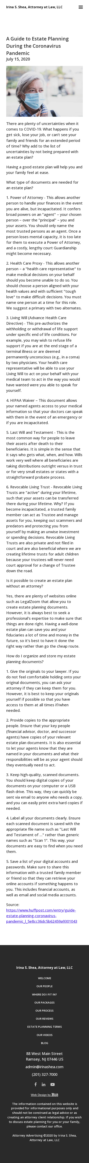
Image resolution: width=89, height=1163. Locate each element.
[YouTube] (53, 1084)
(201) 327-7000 (44, 1074)
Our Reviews (44, 1018)
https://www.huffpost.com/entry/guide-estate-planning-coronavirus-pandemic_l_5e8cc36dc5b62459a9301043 (41, 916)
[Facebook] (35, 1084)
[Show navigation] (80, 7)
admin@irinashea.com (44, 1066)
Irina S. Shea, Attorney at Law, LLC (34, 7)
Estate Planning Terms (44, 1026)
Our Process (44, 1010)
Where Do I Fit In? (44, 994)
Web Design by (41, 1094)
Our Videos (45, 1035)
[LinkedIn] (43, 1084)
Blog (44, 1043)
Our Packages (44, 1002)
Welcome (44, 978)
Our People (44, 986)
